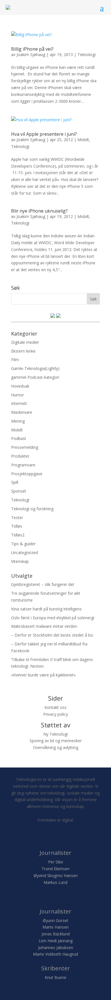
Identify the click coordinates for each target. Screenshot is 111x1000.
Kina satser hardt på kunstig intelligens (46, 609)
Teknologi (86, 54)
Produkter (20, 456)
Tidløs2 (17, 535)
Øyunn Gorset (55, 920)
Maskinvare (21, 412)
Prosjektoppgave (26, 473)
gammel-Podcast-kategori (35, 377)
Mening (18, 421)
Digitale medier (25, 342)
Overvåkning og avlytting (55, 747)
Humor (17, 395)
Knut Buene (55, 977)
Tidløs (16, 526)
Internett (19, 403)
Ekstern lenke (23, 351)
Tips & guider (23, 543)
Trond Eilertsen (55, 868)
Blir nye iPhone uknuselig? (39, 211)
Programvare (23, 465)
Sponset (18, 491)
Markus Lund (55, 882)
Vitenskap (20, 561)
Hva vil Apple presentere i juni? (44, 134)
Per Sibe (55, 862)
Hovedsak (20, 386)
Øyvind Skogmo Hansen (56, 875)
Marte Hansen (55, 927)
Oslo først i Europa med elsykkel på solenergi (52, 617)
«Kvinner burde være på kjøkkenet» (43, 675)
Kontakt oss (55, 707)
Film (15, 359)
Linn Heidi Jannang (56, 940)
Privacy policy (55, 714)
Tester (17, 517)
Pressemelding (24, 447)
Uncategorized (24, 552)
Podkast (18, 438)
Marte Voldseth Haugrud (55, 954)
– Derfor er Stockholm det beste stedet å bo (52, 635)
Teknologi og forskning (32, 508)
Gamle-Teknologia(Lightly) (35, 368)
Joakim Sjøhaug (31, 54)
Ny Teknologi (55, 734)
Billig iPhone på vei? (32, 49)
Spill (14, 482)
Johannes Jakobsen (55, 947)
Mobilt (83, 139)
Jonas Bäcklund (56, 934)
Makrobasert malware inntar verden (44, 626)
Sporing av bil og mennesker (56, 740)
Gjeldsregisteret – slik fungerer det (42, 584)
